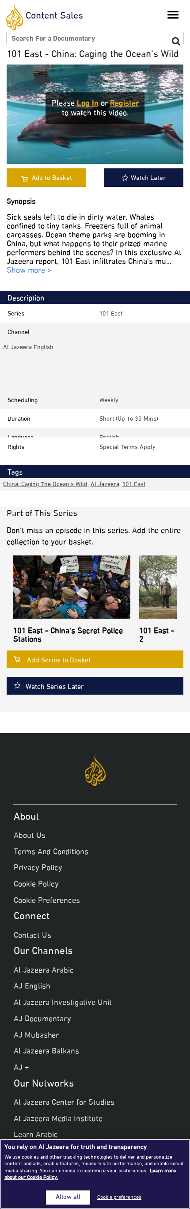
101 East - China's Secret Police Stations (68, 636)
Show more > (29, 271)
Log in (88, 103)
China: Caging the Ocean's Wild (45, 484)
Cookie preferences (119, 1197)
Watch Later (148, 178)
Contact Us (32, 936)
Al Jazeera (105, 484)
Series (16, 314)
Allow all (68, 1197)
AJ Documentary (42, 1019)
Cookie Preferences (47, 901)
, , (74, 484)
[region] (95, 1174)
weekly (108, 400)
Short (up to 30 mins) (128, 419)
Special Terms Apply (127, 447)
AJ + (21, 1068)
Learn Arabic (36, 1135)
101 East (110, 314)
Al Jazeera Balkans (46, 1051)
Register (124, 103)
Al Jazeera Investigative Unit (63, 1003)
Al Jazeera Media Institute (58, 1119)
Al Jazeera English (28, 347)
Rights (16, 447)
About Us (30, 836)
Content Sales (54, 16)
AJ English (32, 986)
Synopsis (21, 202)
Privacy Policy (38, 868)
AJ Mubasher (36, 1035)
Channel (19, 332)
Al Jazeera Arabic (44, 970)
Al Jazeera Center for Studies (64, 1103)
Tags (15, 473)
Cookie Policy (36, 884)
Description (26, 299)
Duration (19, 419)
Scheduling (23, 400)
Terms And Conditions (51, 852)
